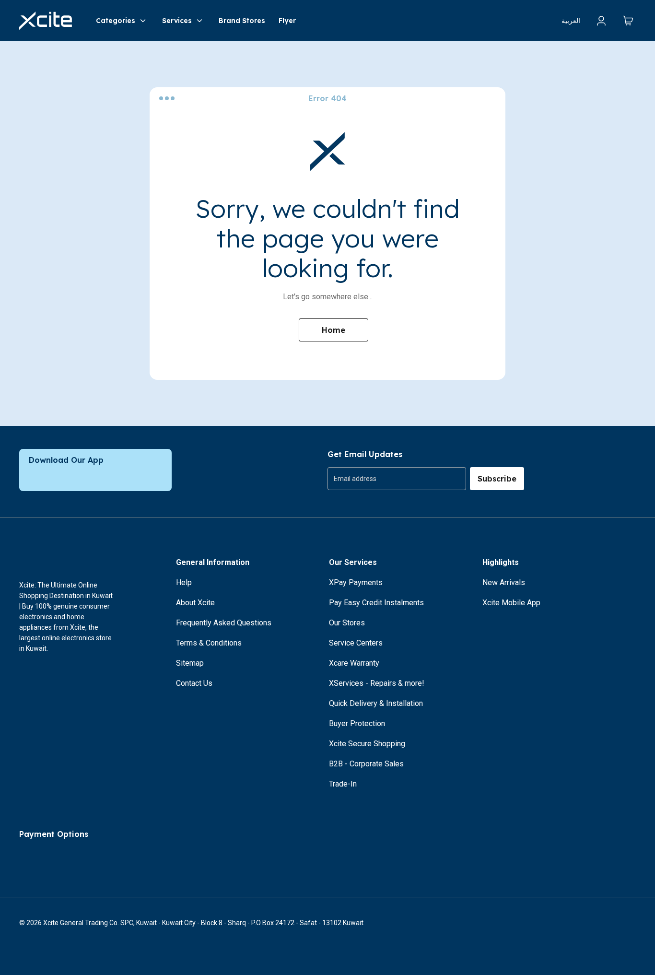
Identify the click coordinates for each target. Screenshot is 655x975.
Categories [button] (115, 20)
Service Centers (356, 642)
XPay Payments (356, 582)
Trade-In (343, 783)
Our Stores (347, 622)
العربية (570, 20)
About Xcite (195, 602)
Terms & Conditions (209, 642)
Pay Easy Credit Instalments (376, 602)
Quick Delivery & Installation (376, 703)
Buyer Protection (357, 723)
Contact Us (194, 683)
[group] (397, 478)
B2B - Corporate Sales (366, 763)
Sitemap (190, 663)
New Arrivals (503, 582)
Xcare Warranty (354, 663)
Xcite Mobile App (511, 602)
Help (184, 582)
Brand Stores (242, 20)
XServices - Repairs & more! (376, 683)
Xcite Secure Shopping (367, 743)
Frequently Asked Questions (223, 622)
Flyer (287, 20)
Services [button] (177, 20)
